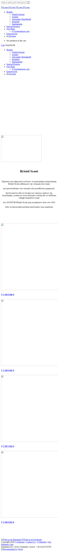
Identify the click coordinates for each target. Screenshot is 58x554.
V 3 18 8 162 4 (7, 522)
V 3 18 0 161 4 (7, 370)
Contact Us (30, 542)
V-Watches (19, 542)
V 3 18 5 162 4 (7, 446)
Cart (3, 45)
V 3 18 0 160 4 (7, 294)
